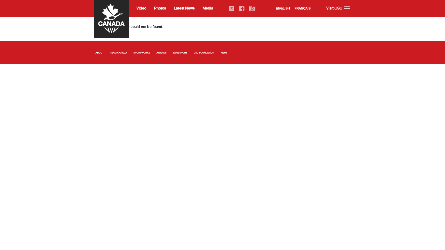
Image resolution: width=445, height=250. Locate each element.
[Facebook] (241, 8)
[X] (231, 8)
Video (141, 8)
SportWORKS (142, 52)
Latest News (184, 8)
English (283, 8)
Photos (160, 8)
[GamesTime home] (111, 18)
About (99, 52)
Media (208, 8)
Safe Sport (180, 52)
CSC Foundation (204, 52)
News (224, 52)
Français (303, 8)
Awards (161, 52)
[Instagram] (252, 8)
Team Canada (118, 52)
